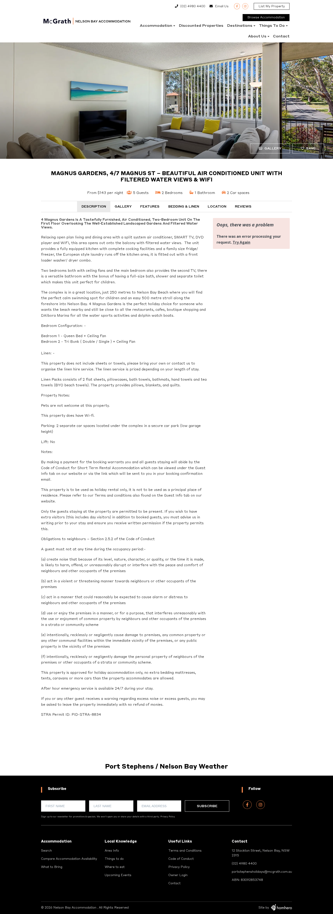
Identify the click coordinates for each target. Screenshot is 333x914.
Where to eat (115, 867)
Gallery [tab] (123, 206)
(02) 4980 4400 (192, 6)
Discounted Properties (201, 26)
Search (46, 850)
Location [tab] (217, 206)
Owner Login (178, 875)
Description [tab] (94, 206)
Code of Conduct (181, 858)
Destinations (239, 26)
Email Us (222, 6)
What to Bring (51, 867)
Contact (281, 36)
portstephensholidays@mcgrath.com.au (262, 871)
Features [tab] (149, 206)
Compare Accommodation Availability (69, 858)
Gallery (272, 148)
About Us (257, 36)
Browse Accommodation (266, 17)
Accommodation (156, 26)
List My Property (271, 6)
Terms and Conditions (185, 850)
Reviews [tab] (243, 206)
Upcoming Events (118, 875)
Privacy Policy (167, 817)
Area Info (112, 850)
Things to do (272, 26)
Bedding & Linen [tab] (183, 206)
